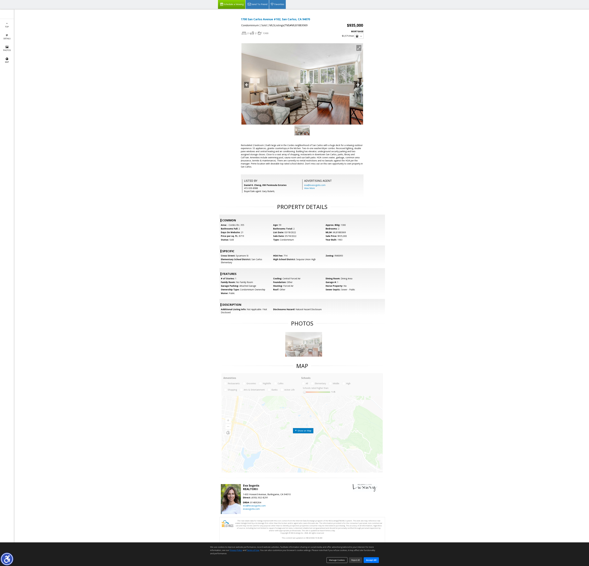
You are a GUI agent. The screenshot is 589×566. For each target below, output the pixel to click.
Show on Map (304, 430)
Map (7, 62)
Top (7, 26)
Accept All (371, 560)
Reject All (355, 560)
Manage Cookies (337, 560)
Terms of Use (253, 550)
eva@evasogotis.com (314, 185)
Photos (7, 50)
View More (309, 188)
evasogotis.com (251, 508)
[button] (7, 559)
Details (7, 38)
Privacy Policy (236, 550)
